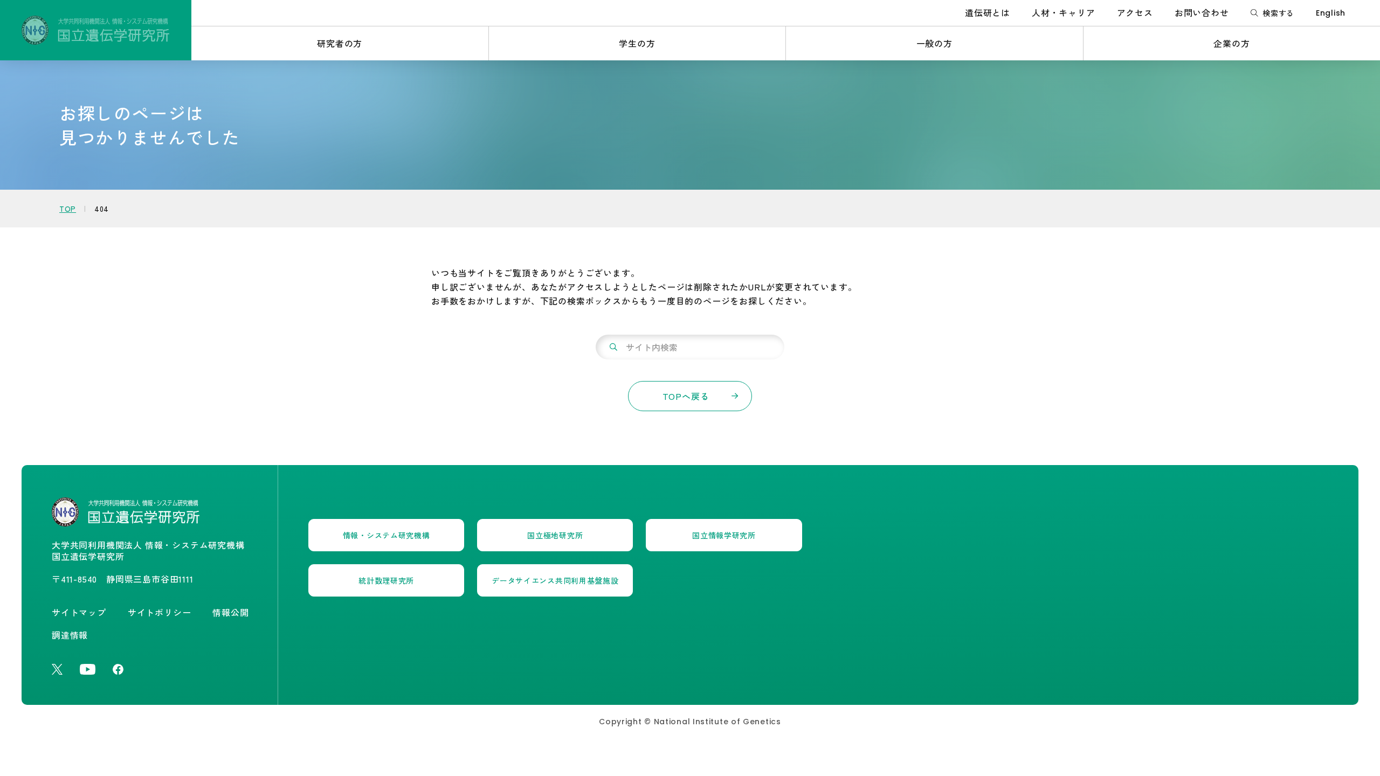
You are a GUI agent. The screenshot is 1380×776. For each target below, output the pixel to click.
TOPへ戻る (686, 396)
